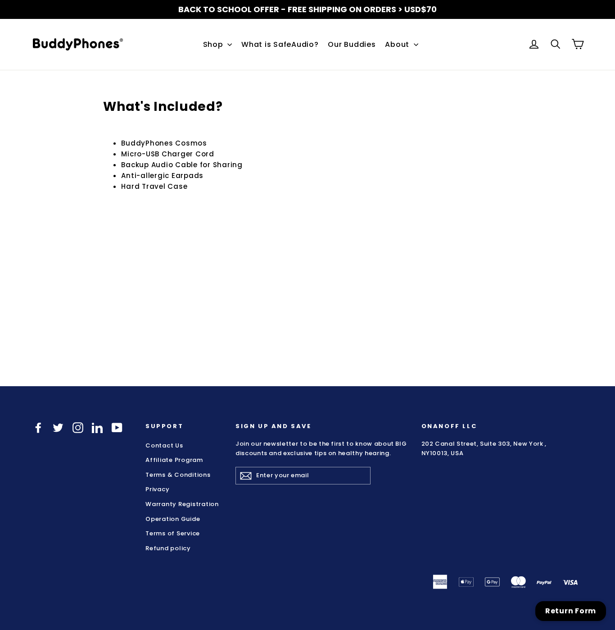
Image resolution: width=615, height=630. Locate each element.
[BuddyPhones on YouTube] (117, 427)
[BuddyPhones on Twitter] (58, 427)
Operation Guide (172, 518)
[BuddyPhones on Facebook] (38, 427)
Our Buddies (351, 44)
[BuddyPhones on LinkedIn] (97, 427)
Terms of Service (172, 533)
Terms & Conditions (178, 474)
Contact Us (164, 445)
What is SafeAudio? (280, 44)
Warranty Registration (182, 504)
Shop (214, 44)
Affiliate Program (174, 460)
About (398, 44)
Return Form (570, 611)
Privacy (157, 489)
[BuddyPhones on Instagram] (77, 427)
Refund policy (168, 547)
